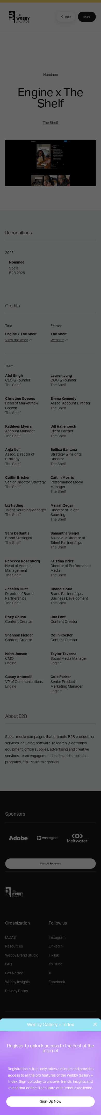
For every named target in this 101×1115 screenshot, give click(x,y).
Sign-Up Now (50, 1101)
